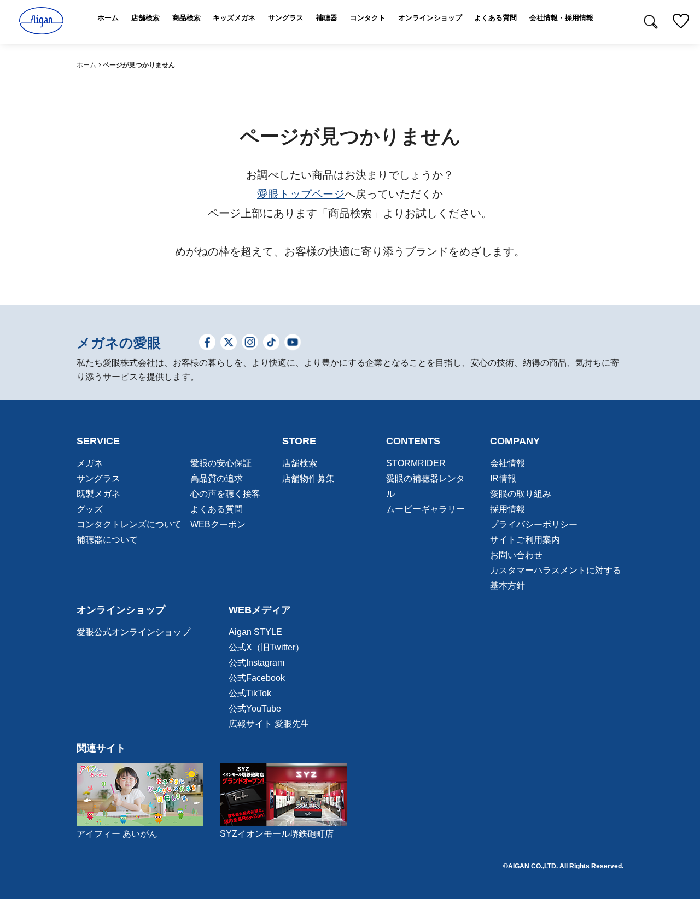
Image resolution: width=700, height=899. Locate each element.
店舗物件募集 (308, 478)
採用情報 (507, 509)
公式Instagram (256, 662)
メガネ (90, 463)
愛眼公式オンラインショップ (133, 632)
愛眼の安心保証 (221, 463)
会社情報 (507, 463)
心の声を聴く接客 (225, 493)
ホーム (86, 65)
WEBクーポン (218, 524)
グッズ (90, 509)
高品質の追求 (216, 478)
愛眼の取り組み (520, 493)
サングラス (98, 478)
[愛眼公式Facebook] (207, 343)
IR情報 (503, 478)
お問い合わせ (516, 555)
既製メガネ (98, 493)
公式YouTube (255, 708)
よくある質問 (216, 509)
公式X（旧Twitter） (266, 647)
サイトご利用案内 (525, 539)
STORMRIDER (416, 463)
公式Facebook (257, 678)
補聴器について (107, 539)
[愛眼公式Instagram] (250, 343)
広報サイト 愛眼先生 (269, 723)
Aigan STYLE (255, 632)
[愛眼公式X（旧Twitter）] (228, 343)
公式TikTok (250, 693)
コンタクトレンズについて (129, 524)
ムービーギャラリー (425, 509)
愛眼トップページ (301, 194)
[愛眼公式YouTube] (292, 343)
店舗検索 (299, 463)
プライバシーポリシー (534, 524)
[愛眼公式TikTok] (271, 343)
